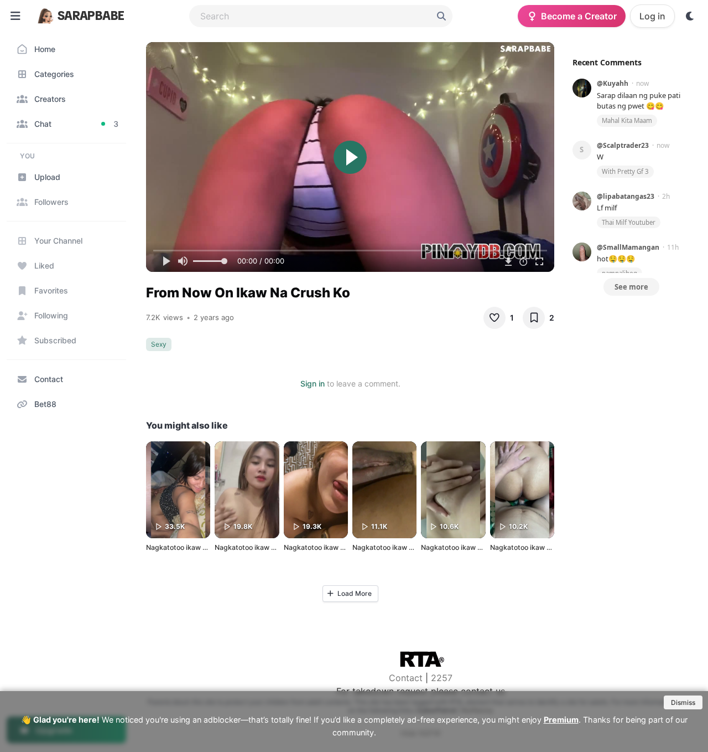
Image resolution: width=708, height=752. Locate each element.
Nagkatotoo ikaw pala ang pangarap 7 (413, 547)
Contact (406, 677)
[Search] (441, 16)
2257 (441, 677)
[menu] (15, 16)
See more (631, 287)
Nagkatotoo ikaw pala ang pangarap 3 (345, 547)
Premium (561, 719)
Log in (652, 16)
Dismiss (683, 702)
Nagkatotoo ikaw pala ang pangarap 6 (207, 547)
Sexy (158, 344)
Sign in (312, 383)
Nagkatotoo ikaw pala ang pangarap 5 (482, 547)
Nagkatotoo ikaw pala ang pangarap (273, 547)
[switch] (690, 16)
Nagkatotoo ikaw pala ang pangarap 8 (551, 547)
